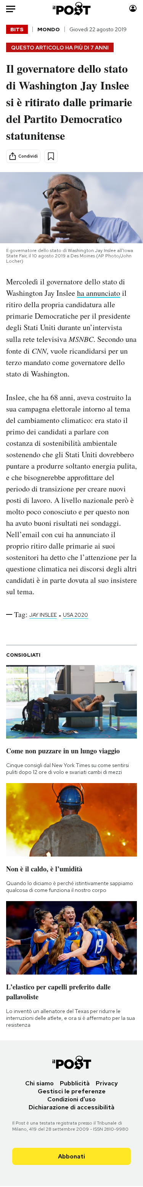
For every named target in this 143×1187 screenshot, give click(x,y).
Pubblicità (75, 1083)
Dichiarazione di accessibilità (71, 1107)
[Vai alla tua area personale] (133, 9)
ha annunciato (98, 293)
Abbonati (71, 1156)
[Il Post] (71, 8)
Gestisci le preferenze (72, 1091)
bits (17, 29)
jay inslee (43, 614)
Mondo (48, 29)
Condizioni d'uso (71, 1099)
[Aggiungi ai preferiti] (51, 156)
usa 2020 (75, 614)
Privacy (107, 1083)
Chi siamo (39, 1083)
